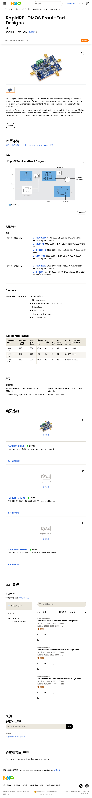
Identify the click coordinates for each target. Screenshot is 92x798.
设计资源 (19, 40)
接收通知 (32, 32)
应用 (52, 145)
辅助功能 (26, 791)
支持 (26, 40)
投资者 (25, 785)
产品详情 (12, 40)
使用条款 (12, 791)
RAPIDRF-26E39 (16, 446)
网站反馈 (6, 794)
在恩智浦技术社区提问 (15, 736)
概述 (6, 40)
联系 (41, 785)
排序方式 (62, 612)
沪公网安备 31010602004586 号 (47, 792)
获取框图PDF (81, 213)
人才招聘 (17, 785)
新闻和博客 (34, 785)
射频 (16, 9)
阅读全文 (57, 770)
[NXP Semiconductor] (16, 3)
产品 (10, 9)
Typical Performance (38, 145)
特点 (24, 145)
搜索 (69, 726)
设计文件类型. (24, 597)
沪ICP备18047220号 (46, 795)
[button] (80, 3)
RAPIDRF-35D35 (16, 497)
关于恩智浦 (7, 785)
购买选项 (84, 40)
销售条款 (19, 791)
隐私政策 (6, 791)
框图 (7, 145)
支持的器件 (16, 145)
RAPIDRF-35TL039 (17, 549)
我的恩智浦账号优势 (53, 785)
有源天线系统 (26, 9)
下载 (45, 634)
